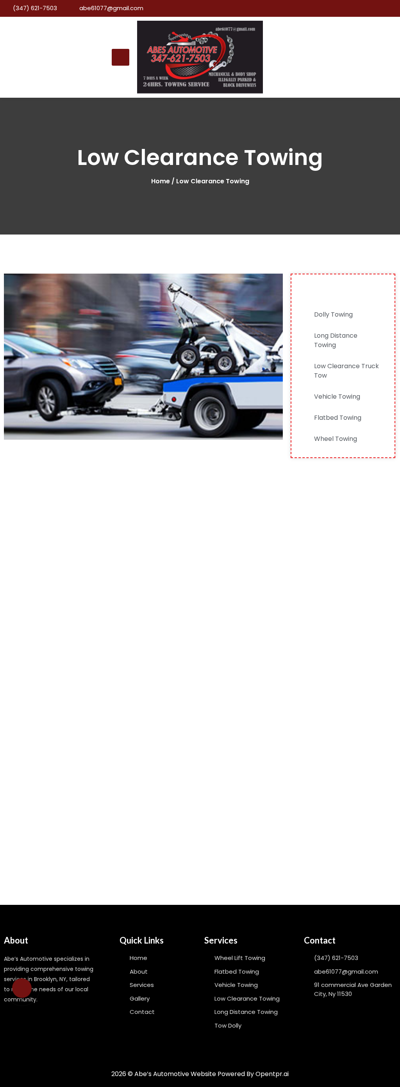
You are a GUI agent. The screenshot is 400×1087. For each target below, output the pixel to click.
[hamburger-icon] (120, 57)
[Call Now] (22, 988)
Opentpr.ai (272, 1073)
